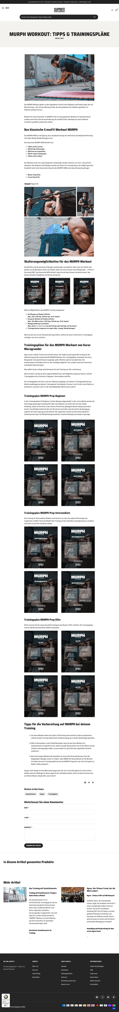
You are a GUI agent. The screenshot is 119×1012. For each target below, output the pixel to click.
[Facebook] (97, 997)
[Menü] (9, 995)
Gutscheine (64, 970)
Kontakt (63, 966)
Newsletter (36, 977)
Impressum (93, 973)
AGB (91, 970)
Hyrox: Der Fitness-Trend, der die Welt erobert (101, 889)
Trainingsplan (52, 794)
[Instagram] (102, 997)
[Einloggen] (112, 10)
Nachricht (27, 827)
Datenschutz (94, 977)
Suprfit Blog (36, 973)
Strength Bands (41, 326)
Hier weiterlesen (75, 369)
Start (95, 17)
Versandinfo (94, 984)
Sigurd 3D (34, 183)
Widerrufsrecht (95, 981)
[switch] (6, 1005)
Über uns (35, 966)
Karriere (35, 970)
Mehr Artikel (11, 882)
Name (26, 808)
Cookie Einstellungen (97, 966)
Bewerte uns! (65, 984)
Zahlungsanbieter (67, 973)
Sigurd (42, 794)
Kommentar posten (33, 845)
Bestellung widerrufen (68, 981)
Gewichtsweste (31, 794)
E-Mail (26, 818)
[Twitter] (114, 997)
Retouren (64, 977)
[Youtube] (108, 997)
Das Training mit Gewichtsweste (43, 888)
